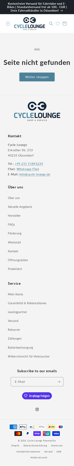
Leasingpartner (17, 312)
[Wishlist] (57, 23)
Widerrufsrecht (39, 457)
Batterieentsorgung (20, 347)
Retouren (14, 329)
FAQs (11, 224)
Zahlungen (15, 338)
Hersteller (14, 215)
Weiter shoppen (37, 77)
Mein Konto (15, 294)
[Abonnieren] (59, 381)
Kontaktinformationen (28, 451)
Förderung (14, 233)
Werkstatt (14, 242)
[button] (8, 23)
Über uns (14, 198)
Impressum (57, 445)
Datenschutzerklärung (35, 445)
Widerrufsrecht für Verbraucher (29, 356)
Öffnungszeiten (18, 260)
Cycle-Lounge (34, 440)
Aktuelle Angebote (20, 206)
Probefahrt (15, 269)
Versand (13, 320)
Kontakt (13, 251)
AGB (58, 451)
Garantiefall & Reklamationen (27, 303)
